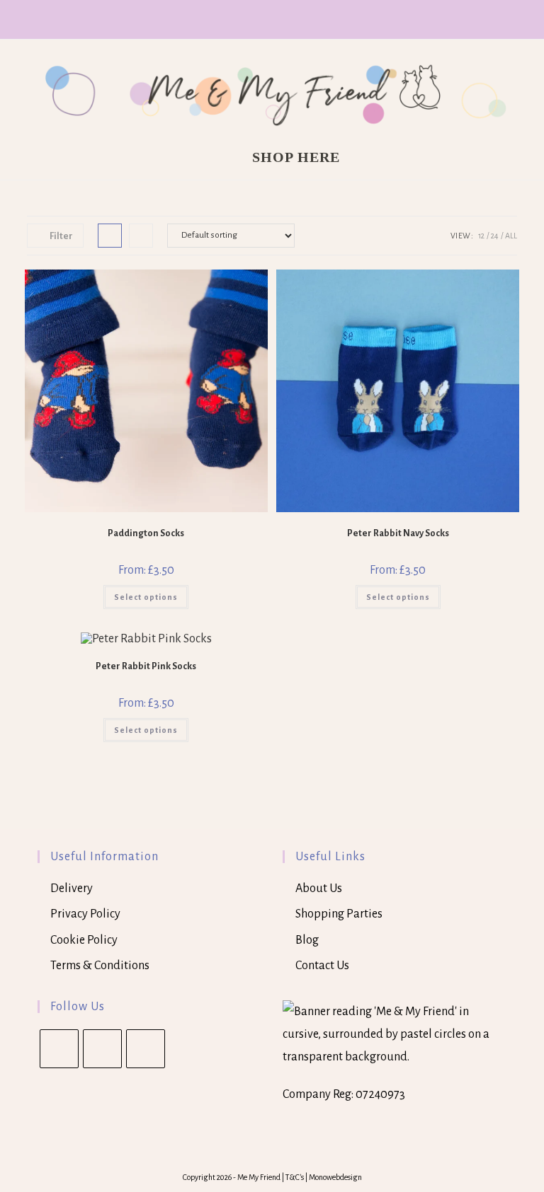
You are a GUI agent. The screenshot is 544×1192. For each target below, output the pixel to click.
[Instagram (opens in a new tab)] (292, 18)
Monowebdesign (335, 1177)
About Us (318, 888)
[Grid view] (110, 236)
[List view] (141, 236)
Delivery (71, 888)
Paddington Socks (146, 533)
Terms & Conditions (99, 965)
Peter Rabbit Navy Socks (398, 533)
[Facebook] (102, 1048)
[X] (59, 1048)
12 (481, 235)
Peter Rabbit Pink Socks (146, 666)
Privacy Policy (85, 914)
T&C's (295, 1177)
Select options (146, 597)
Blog (307, 940)
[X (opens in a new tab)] (254, 18)
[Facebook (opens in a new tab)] (274, 18)
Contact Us (322, 965)
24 (495, 235)
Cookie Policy (84, 940)
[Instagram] (145, 1048)
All (511, 235)
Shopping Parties (338, 914)
